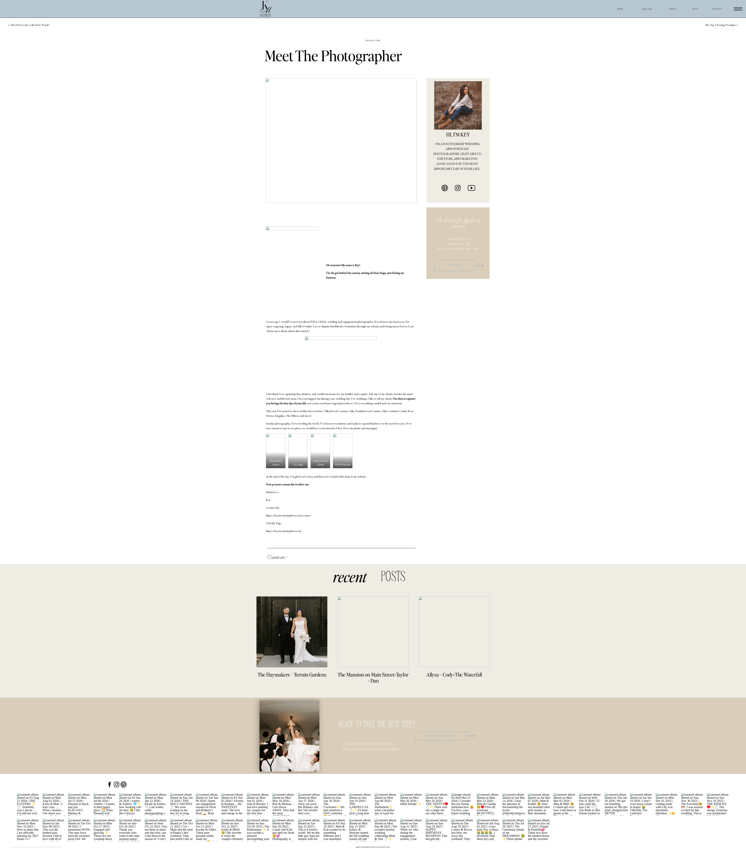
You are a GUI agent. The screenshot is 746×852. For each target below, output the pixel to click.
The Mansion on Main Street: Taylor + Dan (373, 677)
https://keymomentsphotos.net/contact (288, 515)
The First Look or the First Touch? (30, 25)
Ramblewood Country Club (371, 411)
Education (373, 40)
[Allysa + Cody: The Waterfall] (454, 631)
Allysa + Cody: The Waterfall (454, 674)
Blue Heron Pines (312, 411)
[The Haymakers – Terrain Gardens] (291, 631)
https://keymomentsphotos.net (283, 531)
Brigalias (280, 415)
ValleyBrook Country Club (339, 411)
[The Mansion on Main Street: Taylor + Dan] (373, 631)
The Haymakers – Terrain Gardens (292, 674)
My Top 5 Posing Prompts (720, 25)
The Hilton (292, 415)
